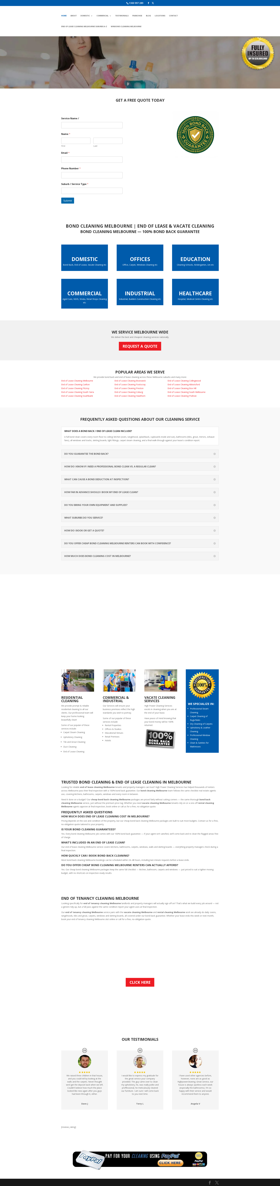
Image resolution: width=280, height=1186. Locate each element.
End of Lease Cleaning (78, 53)
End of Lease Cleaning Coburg (128, 392)
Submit (67, 200)
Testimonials (121, 16)
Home (64, 16)
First (63, 146)
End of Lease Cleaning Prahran (182, 395)
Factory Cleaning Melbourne (152, 69)
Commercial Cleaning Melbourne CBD (116, 65)
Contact (173, 16)
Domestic (85, 16)
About (73, 16)
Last (95, 146)
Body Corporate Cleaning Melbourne (80, 45)
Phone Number (71, 168)
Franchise (137, 16)
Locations (160, 16)
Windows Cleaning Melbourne (126, 27)
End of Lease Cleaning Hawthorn (129, 395)
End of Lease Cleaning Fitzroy (75, 388)
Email (65, 153)
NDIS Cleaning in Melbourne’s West (114, 55)
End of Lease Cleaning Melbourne (77, 380)
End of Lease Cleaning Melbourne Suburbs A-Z (84, 27)
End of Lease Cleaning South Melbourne (154, 59)
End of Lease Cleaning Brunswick (130, 380)
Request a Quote (140, 346)
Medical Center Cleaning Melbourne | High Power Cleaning (193, 47)
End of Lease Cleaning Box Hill (182, 388)
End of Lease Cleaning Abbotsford (184, 384)
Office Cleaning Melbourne (194, 57)
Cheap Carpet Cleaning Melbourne (78, 59)
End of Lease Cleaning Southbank (77, 395)
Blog (148, 16)
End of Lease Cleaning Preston (129, 388)
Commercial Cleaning (78, 67)
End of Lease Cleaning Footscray (130, 384)
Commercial (102, 16)
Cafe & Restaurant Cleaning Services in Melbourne (119, 74)
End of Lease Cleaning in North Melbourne (155, 49)
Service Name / (70, 118)
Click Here (140, 982)
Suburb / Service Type (74, 184)
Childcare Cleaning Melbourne (115, 45)
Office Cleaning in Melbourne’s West (190, 65)
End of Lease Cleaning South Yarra (77, 392)
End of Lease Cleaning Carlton (75, 384)
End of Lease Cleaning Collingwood (184, 380)
